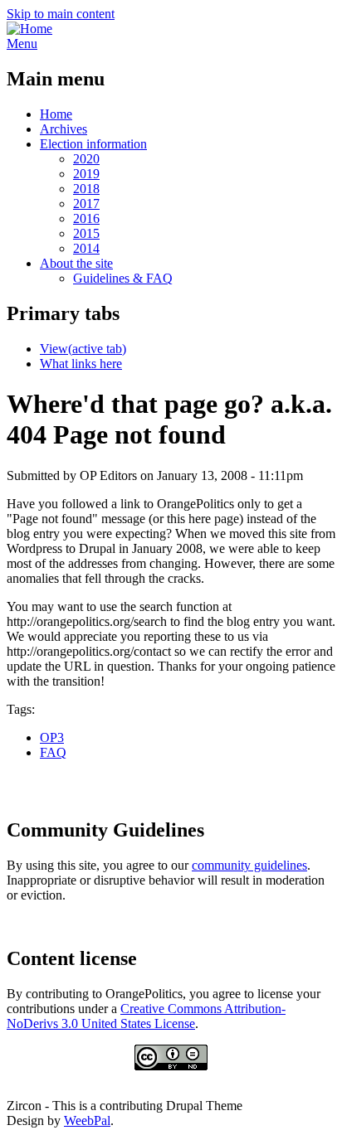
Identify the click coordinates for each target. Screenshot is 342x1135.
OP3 (52, 737)
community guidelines (249, 865)
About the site (76, 263)
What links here (81, 364)
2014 (86, 248)
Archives (63, 129)
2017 (86, 203)
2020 (86, 159)
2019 (86, 174)
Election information (93, 144)
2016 (86, 218)
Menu (22, 43)
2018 (86, 189)
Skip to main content (61, 14)
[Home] (29, 29)
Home (56, 114)
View (83, 349)
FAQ (53, 752)
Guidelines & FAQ (123, 278)
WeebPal (87, 1120)
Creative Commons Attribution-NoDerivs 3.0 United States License (146, 1016)
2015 (86, 233)
